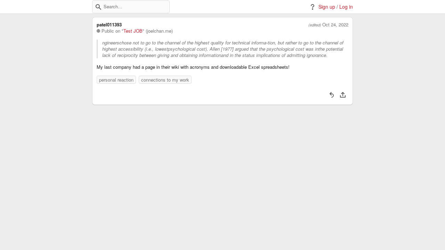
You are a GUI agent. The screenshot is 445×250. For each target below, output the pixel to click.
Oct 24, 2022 (335, 25)
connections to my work (165, 79)
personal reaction (116, 79)
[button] (98, 7)
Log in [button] (346, 6)
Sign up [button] (326, 6)
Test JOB (133, 31)
